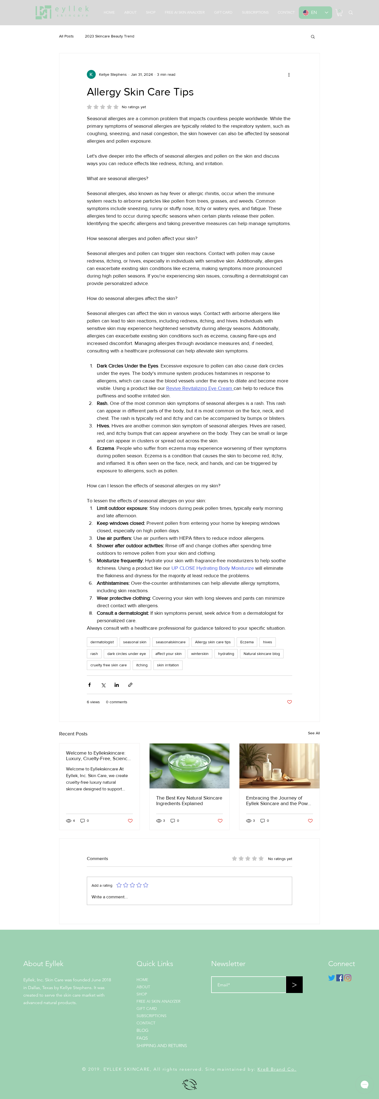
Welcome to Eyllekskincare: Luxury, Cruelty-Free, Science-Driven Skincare (99, 755)
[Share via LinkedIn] (116, 684)
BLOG (142, 1030)
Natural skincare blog (262, 653)
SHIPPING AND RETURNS (162, 1045)
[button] (339, 12)
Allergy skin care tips (213, 642)
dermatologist (102, 642)
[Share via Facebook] (89, 684)
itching (142, 665)
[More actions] (288, 74)
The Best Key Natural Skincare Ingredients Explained (189, 800)
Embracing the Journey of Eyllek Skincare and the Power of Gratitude (279, 800)
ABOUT (143, 986)
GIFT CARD (147, 1008)
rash (94, 653)
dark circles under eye (126, 653)
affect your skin (168, 653)
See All (314, 733)
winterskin (200, 653)
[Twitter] (331, 977)
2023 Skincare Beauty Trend (109, 36)
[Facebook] (339, 977)
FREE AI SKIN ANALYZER (158, 1001)
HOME (142, 979)
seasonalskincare (171, 642)
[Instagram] (347, 977)
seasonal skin (134, 642)
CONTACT (146, 1022)
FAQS (142, 1038)
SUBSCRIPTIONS (151, 1015)
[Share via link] (130, 684)
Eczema (247, 642)
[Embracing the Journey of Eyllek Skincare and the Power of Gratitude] (279, 765)
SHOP (142, 994)
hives (267, 642)
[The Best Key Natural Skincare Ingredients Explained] (190, 765)
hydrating (226, 653)
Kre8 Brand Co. (277, 1069)
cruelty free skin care (108, 665)
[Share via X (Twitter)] (103, 684)
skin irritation (168, 665)
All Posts (66, 36)
